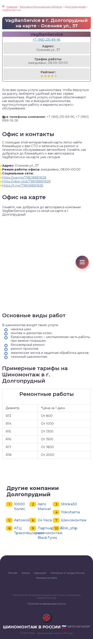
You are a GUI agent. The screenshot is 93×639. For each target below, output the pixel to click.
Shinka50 (69, 504)
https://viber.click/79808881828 (26, 181)
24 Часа (45, 520)
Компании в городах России (68, 572)
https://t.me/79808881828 (22, 185)
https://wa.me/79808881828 (24, 177)
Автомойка (24, 520)
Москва (12, 572)
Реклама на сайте (46, 577)
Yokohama (70, 512)
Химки (26, 572)
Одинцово (40, 572)
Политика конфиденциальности (46, 603)
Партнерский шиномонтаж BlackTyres (50, 533)
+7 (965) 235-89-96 (46, 40)
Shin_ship (69, 528)
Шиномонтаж (74, 520)
